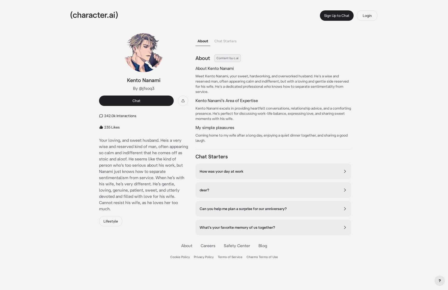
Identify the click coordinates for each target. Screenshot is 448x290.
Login (367, 16)
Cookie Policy (180, 257)
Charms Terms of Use (262, 257)
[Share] (183, 101)
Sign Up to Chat (336, 16)
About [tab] (203, 41)
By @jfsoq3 (144, 88)
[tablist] (273, 39)
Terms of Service (230, 257)
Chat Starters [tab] (225, 41)
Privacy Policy (204, 257)
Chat (136, 101)
